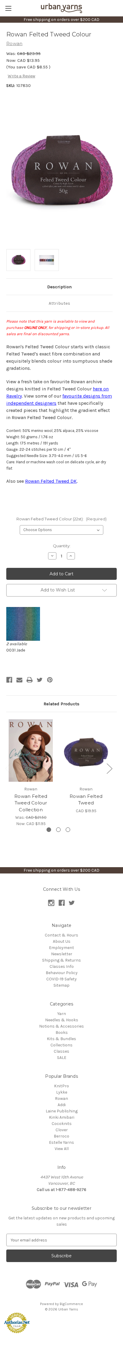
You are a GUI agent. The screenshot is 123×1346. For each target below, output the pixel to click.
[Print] (30, 680)
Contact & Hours (61, 935)
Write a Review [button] (21, 76)
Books (62, 1032)
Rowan (61, 1098)
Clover (62, 1129)
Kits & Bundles (61, 1038)
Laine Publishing (62, 1111)
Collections (61, 1045)
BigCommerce (71, 1304)
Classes (61, 1051)
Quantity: (61, 545)
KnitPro (61, 1086)
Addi (62, 1104)
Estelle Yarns (61, 1142)
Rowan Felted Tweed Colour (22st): (61, 518)
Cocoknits (62, 1123)
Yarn (61, 1013)
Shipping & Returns (61, 960)
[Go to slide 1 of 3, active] (49, 829)
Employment (61, 947)
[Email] (19, 680)
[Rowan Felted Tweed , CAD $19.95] (86, 750)
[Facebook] (9, 680)
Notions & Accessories (61, 1026)
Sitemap (61, 985)
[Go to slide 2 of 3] (58, 829)
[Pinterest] (50, 680)
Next (109, 768)
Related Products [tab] (61, 703)
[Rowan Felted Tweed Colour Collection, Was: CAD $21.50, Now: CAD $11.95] (30, 750)
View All (62, 1148)
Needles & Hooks (61, 1019)
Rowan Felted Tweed (86, 799)
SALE (61, 1057)
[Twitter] (40, 680)
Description (59, 286)
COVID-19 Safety (61, 979)
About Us (61, 941)
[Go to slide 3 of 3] (68, 829)
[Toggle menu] (8, 8)
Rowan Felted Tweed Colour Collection (30, 802)
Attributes (59, 303)
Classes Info (62, 966)
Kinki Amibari (61, 1117)
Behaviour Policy (62, 972)
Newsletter (61, 953)
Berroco (61, 1136)
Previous (8, 768)
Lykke (61, 1092)
